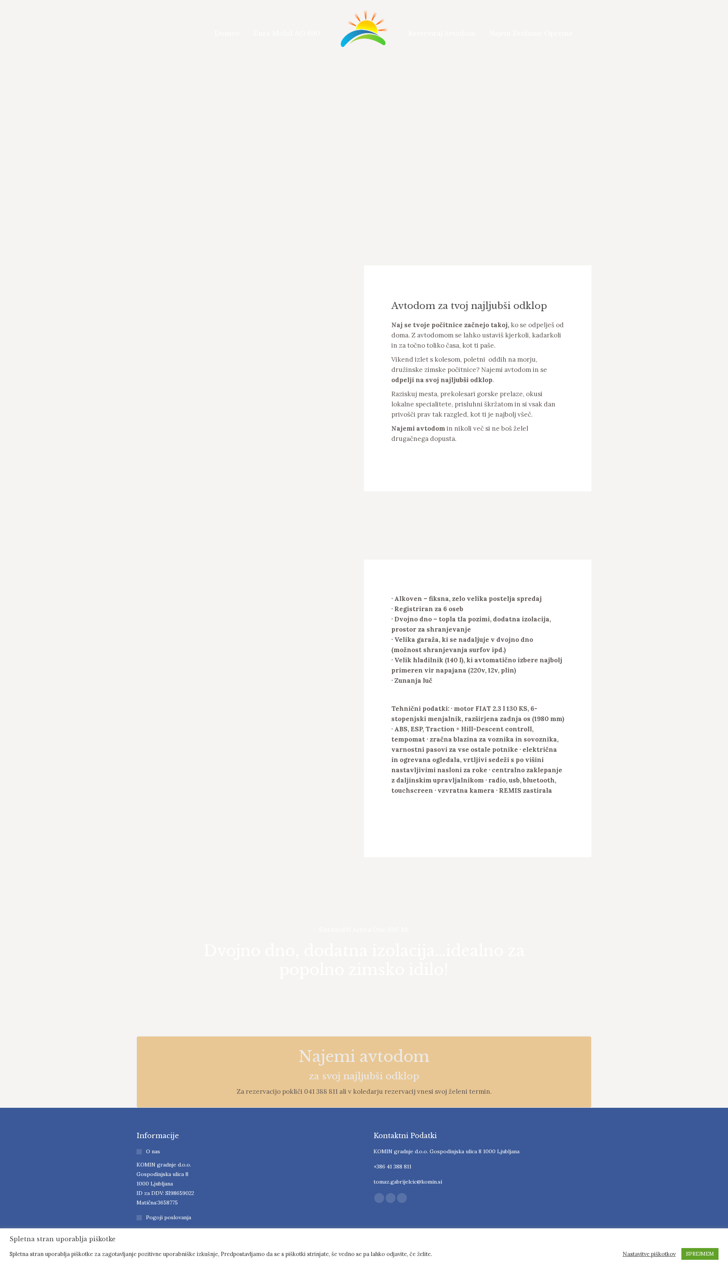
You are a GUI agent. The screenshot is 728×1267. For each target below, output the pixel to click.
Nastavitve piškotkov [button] (649, 1254)
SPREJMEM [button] (700, 1254)
